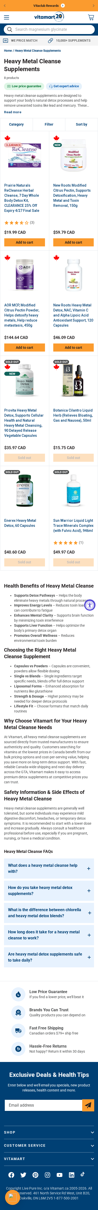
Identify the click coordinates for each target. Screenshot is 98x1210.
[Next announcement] (93, 5)
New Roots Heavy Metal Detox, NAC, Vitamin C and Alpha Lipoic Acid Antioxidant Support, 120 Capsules (73, 315)
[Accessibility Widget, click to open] (89, 605)
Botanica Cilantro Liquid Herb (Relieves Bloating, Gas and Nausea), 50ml (73, 415)
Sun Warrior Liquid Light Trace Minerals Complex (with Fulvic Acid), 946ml (73, 525)
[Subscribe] (88, 1105)
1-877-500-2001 (66, 1198)
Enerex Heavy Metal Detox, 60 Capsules (20, 523)
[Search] (9, 29)
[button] (6, 17)
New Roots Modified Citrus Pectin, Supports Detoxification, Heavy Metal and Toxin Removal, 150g (72, 195)
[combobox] (49, 29)
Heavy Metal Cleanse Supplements (38, 50)
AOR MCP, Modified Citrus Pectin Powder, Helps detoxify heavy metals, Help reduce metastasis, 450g (21, 315)
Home (8, 50)
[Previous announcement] (4, 5)
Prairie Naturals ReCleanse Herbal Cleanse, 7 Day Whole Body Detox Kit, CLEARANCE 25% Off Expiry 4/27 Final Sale (21, 198)
